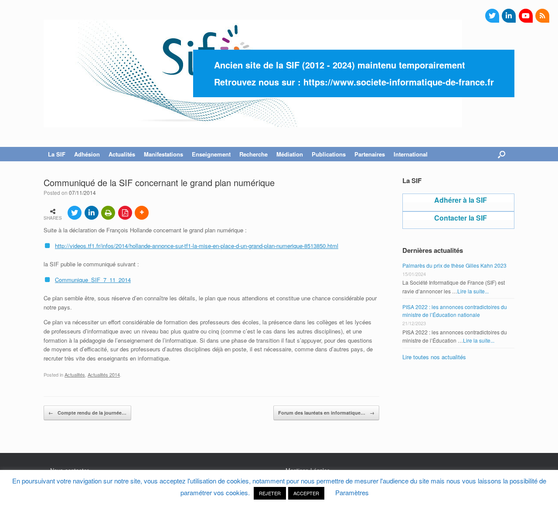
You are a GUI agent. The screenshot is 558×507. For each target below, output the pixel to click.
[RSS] (542, 16)
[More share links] (142, 213)
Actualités (75, 374)
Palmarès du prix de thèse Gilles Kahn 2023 (454, 265)
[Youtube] (526, 16)
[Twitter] (492, 16)
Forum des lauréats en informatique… (326, 412)
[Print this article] (108, 213)
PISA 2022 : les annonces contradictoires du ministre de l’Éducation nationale (454, 310)
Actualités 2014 (104, 374)
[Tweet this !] (75, 213)
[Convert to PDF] (125, 213)
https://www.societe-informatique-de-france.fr (398, 81)
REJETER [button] (270, 493)
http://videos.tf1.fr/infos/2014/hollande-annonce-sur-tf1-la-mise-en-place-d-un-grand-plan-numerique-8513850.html (196, 246)
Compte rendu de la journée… (87, 412)
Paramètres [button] (352, 492)
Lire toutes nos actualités (434, 357)
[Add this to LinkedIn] (92, 213)
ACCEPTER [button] (306, 493)
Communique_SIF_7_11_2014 (93, 280)
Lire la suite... (473, 291)
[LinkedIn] (509, 16)
